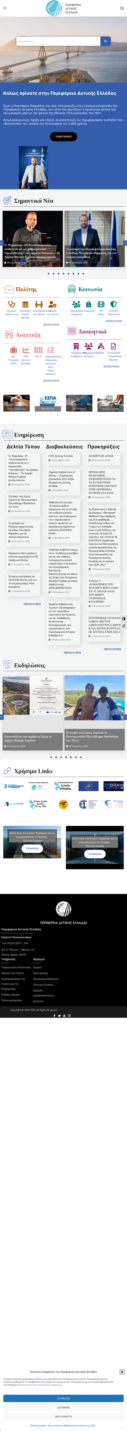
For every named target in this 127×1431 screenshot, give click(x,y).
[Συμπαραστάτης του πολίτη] (39, 304)
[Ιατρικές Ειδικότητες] (11, 304)
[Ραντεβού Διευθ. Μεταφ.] (25, 304)
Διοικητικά (92, 331)
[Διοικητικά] (72, 331)
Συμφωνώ (63, 1398)
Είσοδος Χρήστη (10, 994)
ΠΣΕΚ (101, 352)
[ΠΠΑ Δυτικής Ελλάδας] (26, 350)
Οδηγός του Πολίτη (12, 973)
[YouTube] (64, 1014)
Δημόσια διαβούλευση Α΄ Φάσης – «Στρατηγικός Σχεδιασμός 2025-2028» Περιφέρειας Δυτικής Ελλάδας (62, 479)
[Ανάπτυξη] (9, 334)
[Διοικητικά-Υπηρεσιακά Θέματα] (113, 346)
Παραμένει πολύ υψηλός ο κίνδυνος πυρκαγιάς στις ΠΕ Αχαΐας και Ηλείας (23, 556)
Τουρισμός (89, 310)
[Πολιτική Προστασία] (113, 304)
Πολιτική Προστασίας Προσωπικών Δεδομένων (39, 1385)
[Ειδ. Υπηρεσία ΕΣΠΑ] (13, 350)
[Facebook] (54, 1014)
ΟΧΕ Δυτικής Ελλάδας (61, 455)
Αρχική (37, 967)
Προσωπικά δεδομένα (46, 978)
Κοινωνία (90, 289)
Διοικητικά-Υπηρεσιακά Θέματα (115, 356)
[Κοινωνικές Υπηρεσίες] (76, 304)
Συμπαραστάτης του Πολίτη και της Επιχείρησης (13, 983)
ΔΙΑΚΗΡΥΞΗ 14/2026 (101, 455)
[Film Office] (101, 304)
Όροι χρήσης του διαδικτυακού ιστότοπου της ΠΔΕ (71, 1425)
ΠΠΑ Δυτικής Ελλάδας (26, 360)
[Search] (105, 41)
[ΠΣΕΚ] (101, 346)
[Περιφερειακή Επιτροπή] (88, 346)
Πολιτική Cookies (38, 1425)
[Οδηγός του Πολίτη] (52, 304)
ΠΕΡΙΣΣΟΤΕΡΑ (32, 604)
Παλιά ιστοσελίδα (11, 1000)
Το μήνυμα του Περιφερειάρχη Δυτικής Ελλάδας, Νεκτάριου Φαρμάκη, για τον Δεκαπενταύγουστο (91, 253)
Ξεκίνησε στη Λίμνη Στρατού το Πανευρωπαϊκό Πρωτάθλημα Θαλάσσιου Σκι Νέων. (92, 736)
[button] (122, 1372)
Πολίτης (26, 289)
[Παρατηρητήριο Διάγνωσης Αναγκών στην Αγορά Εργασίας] (50, 350)
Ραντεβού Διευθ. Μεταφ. (25, 314)
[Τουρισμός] (88, 304)
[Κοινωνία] (72, 288)
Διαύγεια (38, 1001)
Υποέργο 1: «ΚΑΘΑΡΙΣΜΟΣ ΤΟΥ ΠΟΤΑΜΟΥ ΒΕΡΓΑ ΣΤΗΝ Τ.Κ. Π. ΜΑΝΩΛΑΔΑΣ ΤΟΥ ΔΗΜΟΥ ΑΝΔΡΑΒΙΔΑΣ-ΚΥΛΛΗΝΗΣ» (103, 591)
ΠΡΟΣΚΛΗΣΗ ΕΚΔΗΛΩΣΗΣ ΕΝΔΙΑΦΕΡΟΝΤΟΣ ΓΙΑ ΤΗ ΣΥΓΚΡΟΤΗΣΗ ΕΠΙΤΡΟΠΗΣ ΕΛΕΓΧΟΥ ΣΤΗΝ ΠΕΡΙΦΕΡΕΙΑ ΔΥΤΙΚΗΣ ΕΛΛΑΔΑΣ (103, 482)
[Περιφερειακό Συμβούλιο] (76, 346)
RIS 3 (38, 356)
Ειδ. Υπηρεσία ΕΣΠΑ (13, 360)
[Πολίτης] (9, 289)
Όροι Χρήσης (40, 973)
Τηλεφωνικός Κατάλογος (16, 967)
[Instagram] (69, 1014)
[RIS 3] (38, 350)
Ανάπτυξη (28, 335)
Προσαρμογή (63, 1416)
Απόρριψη (63, 1407)
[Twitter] (59, 1014)
